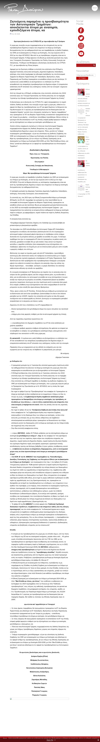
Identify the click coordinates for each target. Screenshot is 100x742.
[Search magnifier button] (94, 65)
